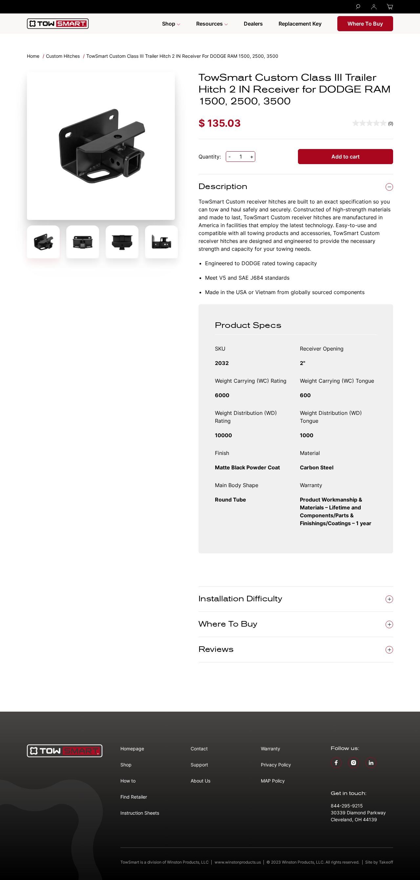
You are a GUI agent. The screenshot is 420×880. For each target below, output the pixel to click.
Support (199, 764)
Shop (169, 23)
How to (128, 780)
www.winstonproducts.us (238, 862)
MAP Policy (273, 780)
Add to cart (345, 156)
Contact (199, 748)
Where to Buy (365, 23)
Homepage (132, 748)
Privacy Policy (276, 764)
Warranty (270, 748)
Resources (210, 23)
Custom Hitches (63, 56)
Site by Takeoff (379, 862)
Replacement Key (300, 23)
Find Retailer (133, 797)
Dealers (253, 23)
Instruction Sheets (139, 813)
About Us (200, 780)
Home (33, 56)
